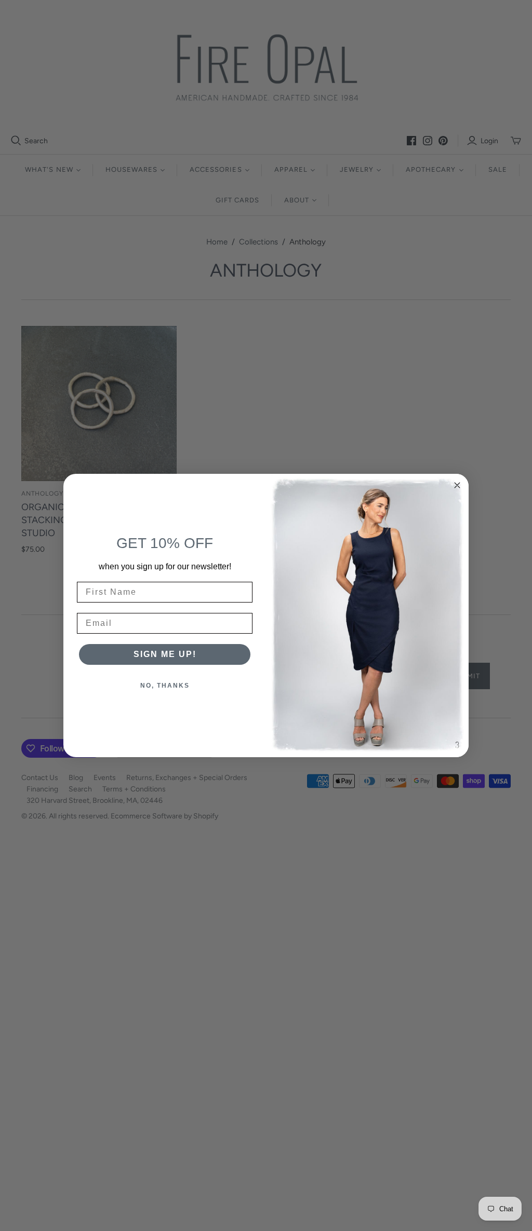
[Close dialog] (457, 485)
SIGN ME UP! (165, 654)
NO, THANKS (165, 685)
